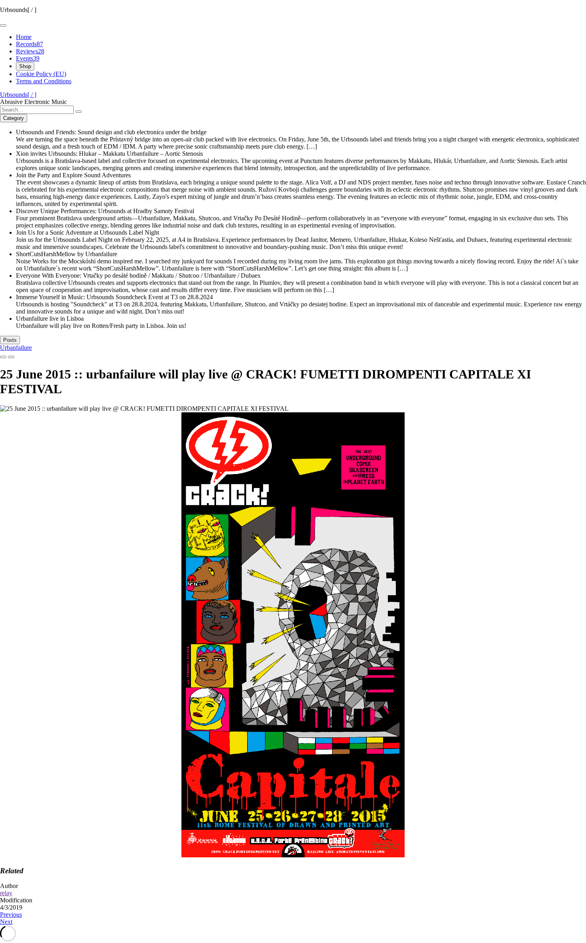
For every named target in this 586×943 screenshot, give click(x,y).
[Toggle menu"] (3, 25)
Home (23, 36)
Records (29, 44)
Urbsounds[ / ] (18, 94)
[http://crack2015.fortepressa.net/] (293, 855)
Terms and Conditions (43, 81)
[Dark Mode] (11, 357)
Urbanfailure (16, 347)
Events (27, 58)
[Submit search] (78, 111)
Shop (25, 66)
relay (6, 893)
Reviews (30, 51)
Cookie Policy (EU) (41, 74)
